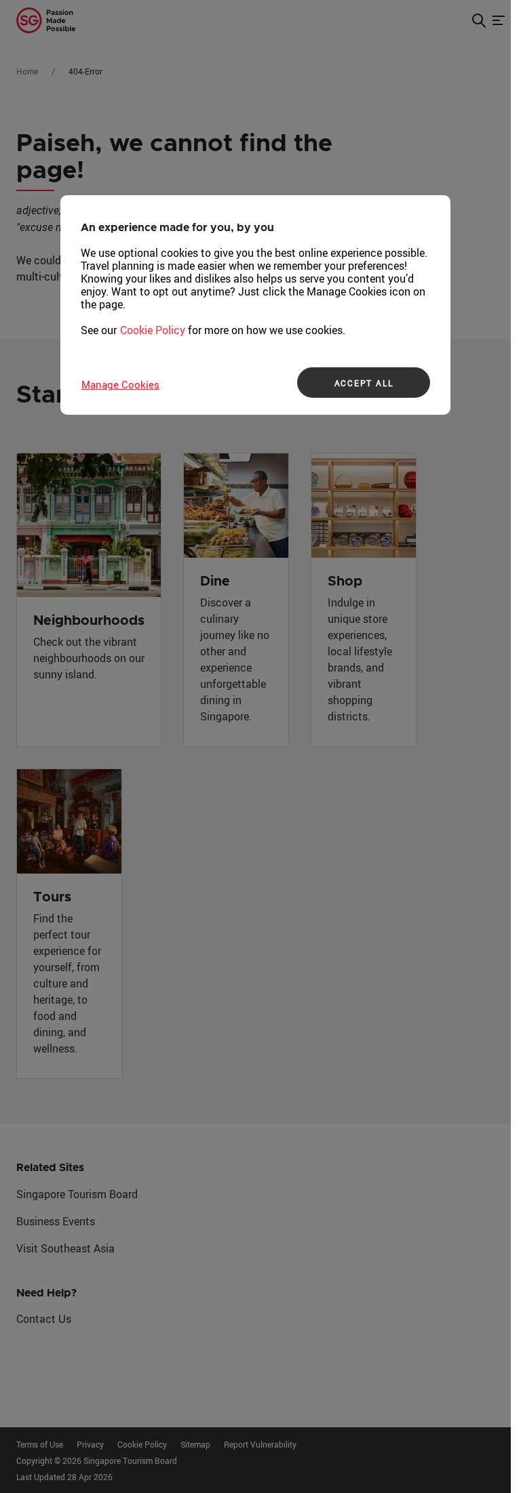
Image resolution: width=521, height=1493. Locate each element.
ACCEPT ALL (363, 382)
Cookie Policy (152, 330)
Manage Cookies (120, 384)
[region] (255, 305)
